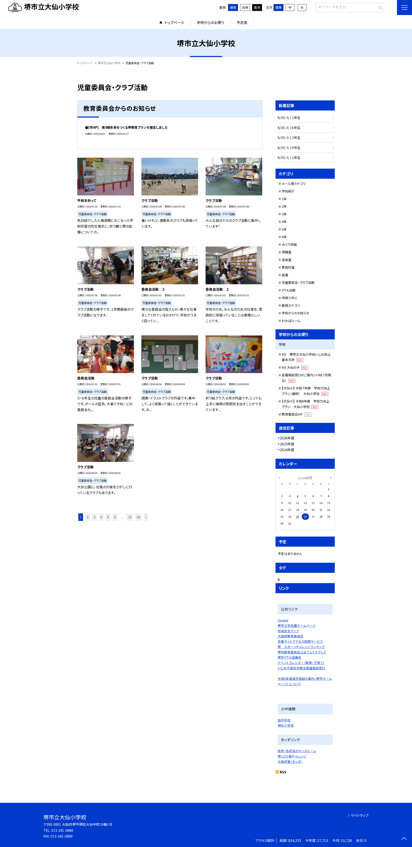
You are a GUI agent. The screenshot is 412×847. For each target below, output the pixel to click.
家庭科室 (288, 267)
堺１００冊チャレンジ (292, 756)
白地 (245, 7)
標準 (278, 7)
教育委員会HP (296, 414)
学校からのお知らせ (295, 313)
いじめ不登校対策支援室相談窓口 (301, 668)
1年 (284, 199)
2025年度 (287, 443)
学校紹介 (288, 191)
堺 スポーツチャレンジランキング (301, 646)
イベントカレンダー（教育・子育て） (301, 662)
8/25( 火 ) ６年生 (289, 127)
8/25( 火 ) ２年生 (289, 137)
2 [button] (87, 517)
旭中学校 (284, 720)
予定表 (241, 22)
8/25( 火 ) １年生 (289, 117)
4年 (284, 221)
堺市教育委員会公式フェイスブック (302, 652)
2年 (284, 206)
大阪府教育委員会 (290, 636)
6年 (284, 236)
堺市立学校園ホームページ (297, 625)
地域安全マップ (288, 631)
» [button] (146, 517)
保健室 (286, 252)
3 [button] (94, 517)
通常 (233, 7)
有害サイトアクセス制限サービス (300, 641)
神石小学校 (286, 725)
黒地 (257, 7)
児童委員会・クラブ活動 (298, 282)
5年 (284, 229)
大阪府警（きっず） (290, 761)
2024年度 (287, 449)
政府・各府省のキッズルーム (297, 751)
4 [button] (101, 517)
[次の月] (331, 477)
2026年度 (287, 437)
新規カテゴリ (291, 305)
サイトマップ (360, 815)
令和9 (282, 678)
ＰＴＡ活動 (288, 290)
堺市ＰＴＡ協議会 (289, 657)
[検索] (379, 7)
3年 (284, 214)
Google (283, 620)
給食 (285, 275)
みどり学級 (289, 244)
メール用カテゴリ (294, 183)
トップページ (174, 22)
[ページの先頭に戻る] (404, 839)
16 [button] (138, 517)
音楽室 (286, 259)
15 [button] (130, 517)
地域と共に (289, 297)
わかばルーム (291, 320)
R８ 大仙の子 (294, 367)
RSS (283, 771)
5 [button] (108, 517)
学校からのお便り (210, 22)
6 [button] (115, 517)
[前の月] (279, 477)
